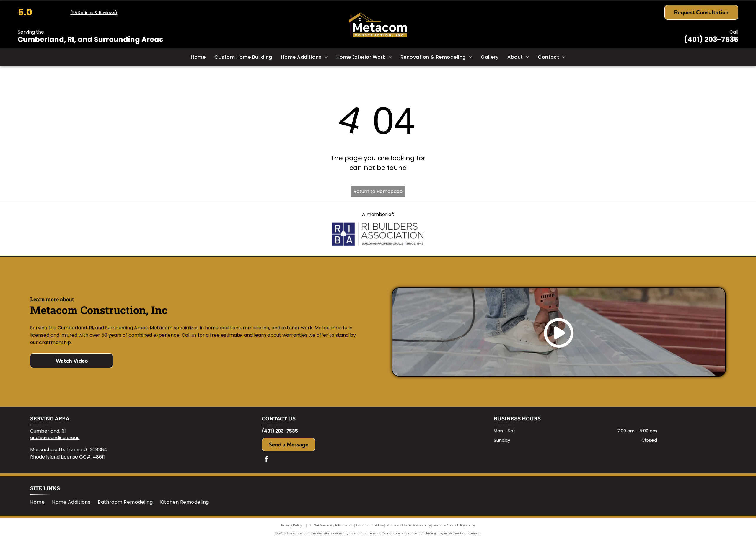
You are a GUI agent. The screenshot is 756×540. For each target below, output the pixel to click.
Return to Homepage (378, 191)
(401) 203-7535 (711, 39)
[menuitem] (198, 57)
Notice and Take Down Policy (408, 525)
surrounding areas (59, 437)
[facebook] (266, 460)
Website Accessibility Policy (454, 525)
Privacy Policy (291, 525)
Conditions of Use (370, 525)
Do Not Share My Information (330, 525)
